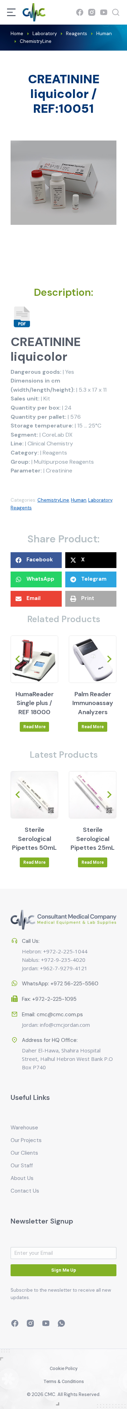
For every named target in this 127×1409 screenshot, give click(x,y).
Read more (34, 726)
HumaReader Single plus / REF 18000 (35, 703)
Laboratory (100, 500)
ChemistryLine (53, 500)
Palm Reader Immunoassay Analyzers (92, 703)
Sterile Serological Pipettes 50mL (34, 839)
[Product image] (34, 659)
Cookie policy (63, 1368)
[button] (36, 560)
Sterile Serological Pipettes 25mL (93, 839)
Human (78, 500)
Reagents (21, 508)
